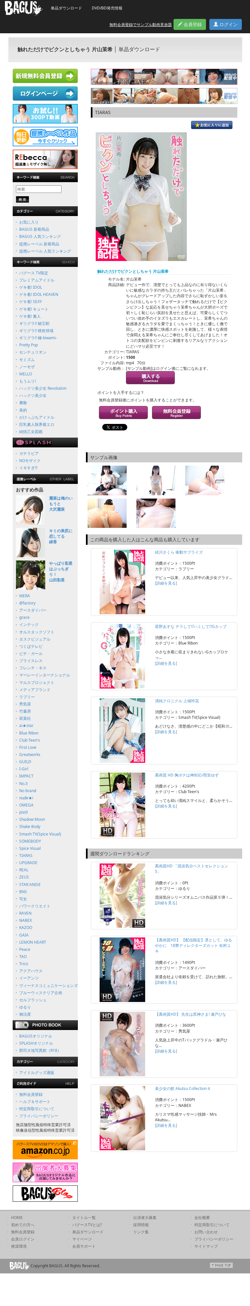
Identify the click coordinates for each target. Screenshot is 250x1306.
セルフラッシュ (33, 1000)
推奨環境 (19, 1246)
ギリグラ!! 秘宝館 (34, 323)
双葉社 (25, 718)
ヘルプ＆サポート (34, 1101)
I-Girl (23, 769)
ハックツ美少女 (33, 395)
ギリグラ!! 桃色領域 (36, 330)
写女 (23, 899)
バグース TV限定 (33, 273)
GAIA (24, 935)
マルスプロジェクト (36, 682)
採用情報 (141, 1224)
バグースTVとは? (87, 1224)
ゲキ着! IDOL (30, 287)
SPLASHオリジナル (36, 1043)
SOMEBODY (30, 841)
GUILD (25, 761)
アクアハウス (31, 971)
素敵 (23, 402)
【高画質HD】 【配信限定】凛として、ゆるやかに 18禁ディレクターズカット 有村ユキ (193, 945)
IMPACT (26, 776)
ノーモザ (27, 367)
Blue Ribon (28, 733)
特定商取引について (36, 1108)
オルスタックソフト (36, 632)
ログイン (228, 24)
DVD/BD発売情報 (107, 8)
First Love (27, 747)
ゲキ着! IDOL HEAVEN (38, 294)
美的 (23, 410)
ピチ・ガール (31, 653)
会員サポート (84, 1246)
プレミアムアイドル (36, 280)
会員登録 (192, 24)
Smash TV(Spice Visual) (40, 834)
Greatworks (29, 754)
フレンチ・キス (33, 668)
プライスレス (31, 660)
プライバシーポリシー (38, 1116)
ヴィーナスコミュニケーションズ (48, 985)
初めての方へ (23, 1224)
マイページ (82, 1239)
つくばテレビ (31, 646)
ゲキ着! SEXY (30, 301)
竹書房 (25, 711)
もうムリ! (27, 381)
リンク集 (141, 1232)
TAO (23, 956)
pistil (23, 812)
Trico (23, 963)
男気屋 (25, 704)
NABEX (25, 920)
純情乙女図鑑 (31, 431)
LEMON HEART (32, 942)
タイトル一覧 (84, 1217)
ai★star (26, 725)
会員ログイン (23, 1239)
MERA (24, 596)
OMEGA (26, 805)
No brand (27, 790)
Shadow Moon (32, 819)
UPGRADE (28, 862)
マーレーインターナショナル (44, 675)
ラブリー (27, 697)
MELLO (25, 374)
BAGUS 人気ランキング (40, 236)
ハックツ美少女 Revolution (42, 388)
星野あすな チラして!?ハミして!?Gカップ (191, 626)
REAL (23, 870)
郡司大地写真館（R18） (40, 1050)
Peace (24, 949)
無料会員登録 (31, 1094)
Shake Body (29, 826)
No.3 (23, 783)
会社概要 (202, 1217)
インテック (29, 624)
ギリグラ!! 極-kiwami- (38, 338)
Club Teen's (29, 740)
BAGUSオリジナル (35, 1036)
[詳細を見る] (166, 583)
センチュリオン (33, 352)
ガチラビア (29, 453)
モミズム (27, 359)
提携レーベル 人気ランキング (45, 251)
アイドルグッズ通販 (36, 1072)
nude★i (26, 798)
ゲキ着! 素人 (30, 316)
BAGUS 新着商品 (34, 229)
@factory (27, 603)
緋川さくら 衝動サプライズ (179, 552)
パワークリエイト (34, 906)
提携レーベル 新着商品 (39, 244)
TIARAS (26, 855)
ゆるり (25, 1007)
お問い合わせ (206, 1232)
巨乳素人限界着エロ (36, 424)
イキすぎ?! (28, 468)
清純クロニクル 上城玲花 (177, 701)
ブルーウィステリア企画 (40, 992)
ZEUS (24, 877)
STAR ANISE (30, 884)
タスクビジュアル (34, 639)
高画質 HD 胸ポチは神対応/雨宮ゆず (187, 775)
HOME (17, 1217)
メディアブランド (34, 689)
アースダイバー (33, 610)
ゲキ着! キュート (34, 309)
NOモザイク (30, 460)
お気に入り (29, 222)
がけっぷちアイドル (36, 417)
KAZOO (25, 927)
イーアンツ (29, 978)
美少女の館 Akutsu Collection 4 (182, 1088)
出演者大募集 (145, 1217)
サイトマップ (206, 1246)
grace (24, 617)
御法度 (25, 1014)
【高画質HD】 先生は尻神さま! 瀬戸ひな (190, 1014)
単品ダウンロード (66, 8)
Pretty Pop (28, 345)
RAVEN (25, 913)
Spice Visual (30, 848)
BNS (23, 891)
